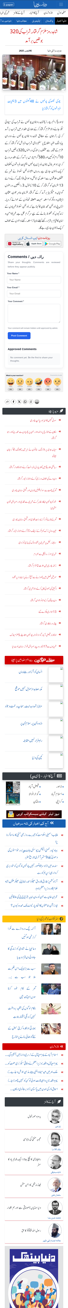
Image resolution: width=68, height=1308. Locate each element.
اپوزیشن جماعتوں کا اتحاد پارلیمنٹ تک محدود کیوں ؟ (34, 905)
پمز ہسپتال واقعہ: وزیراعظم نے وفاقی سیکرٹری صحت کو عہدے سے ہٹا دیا (33, 1064)
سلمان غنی (56, 1195)
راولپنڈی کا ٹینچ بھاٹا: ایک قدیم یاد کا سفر (24, 1162)
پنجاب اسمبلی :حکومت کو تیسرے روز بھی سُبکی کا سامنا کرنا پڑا (32, 838)
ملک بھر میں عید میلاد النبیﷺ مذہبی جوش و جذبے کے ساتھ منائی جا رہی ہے (32, 1072)
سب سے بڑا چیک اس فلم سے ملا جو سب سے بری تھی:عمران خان (22, 976)
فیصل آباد (33, 786)
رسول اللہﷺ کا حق (31, 1231)
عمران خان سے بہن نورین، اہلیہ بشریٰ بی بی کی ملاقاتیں (33, 897)
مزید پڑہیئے (53, 411)
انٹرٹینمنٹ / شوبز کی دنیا (48, 919)
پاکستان (49, 21)
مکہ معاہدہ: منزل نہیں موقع (28, 689)
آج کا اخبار (34, 13)
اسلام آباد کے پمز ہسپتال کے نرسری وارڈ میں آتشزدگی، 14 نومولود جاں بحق (33, 1055)
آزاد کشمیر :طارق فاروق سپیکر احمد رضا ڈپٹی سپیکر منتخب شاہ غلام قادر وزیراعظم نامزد (31, 884)
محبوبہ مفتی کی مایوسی (32, 1139)
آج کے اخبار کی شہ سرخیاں (31, 824)
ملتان (36, 801)
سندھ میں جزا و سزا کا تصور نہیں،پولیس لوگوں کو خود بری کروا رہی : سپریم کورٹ (32, 869)
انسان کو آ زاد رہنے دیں (30, 672)
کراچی (59, 801)
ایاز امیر (58, 1126)
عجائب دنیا (21, 21)
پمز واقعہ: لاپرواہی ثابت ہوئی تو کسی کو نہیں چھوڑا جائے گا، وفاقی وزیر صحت (31, 1081)
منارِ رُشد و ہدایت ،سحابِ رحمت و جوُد (23, 706)
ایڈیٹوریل (36, 21)
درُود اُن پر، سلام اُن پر (31, 723)
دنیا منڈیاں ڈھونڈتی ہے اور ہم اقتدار (24, 1208)
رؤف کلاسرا (56, 1149)
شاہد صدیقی (56, 1172)
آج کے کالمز (19, 13)
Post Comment (19, 335)
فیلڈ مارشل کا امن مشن (30, 1185)
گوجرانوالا (34, 794)
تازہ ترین (48, 13)
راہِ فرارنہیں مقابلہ (32, 740)
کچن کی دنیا (37, 758)
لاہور (59, 786)
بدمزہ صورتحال (34, 1117)
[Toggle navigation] (61, 4)
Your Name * (13, 273)
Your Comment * (16, 301)
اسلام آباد (56, 794)
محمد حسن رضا (54, 1218)
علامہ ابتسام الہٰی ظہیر (52, 1241)
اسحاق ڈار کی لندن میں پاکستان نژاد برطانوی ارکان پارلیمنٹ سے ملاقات (35, 1090)
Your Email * (13, 287)
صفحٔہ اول (61, 13)
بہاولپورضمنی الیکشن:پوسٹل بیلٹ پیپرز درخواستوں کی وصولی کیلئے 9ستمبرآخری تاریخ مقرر (33, 853)
